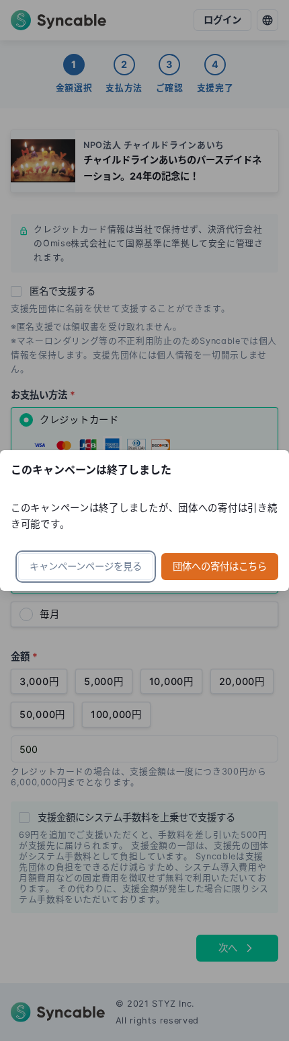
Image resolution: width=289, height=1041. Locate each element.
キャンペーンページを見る (86, 566)
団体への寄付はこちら (220, 566)
